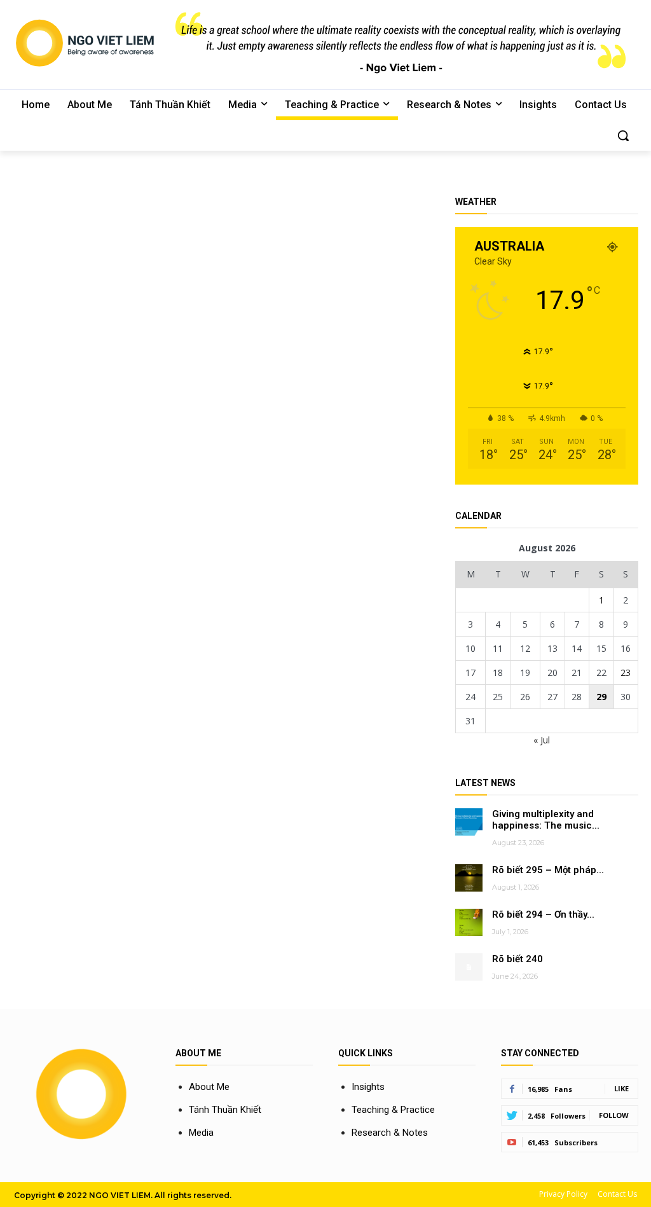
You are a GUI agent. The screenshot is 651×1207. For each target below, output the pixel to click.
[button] (623, 135)
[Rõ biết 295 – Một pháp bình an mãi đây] (469, 878)
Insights (368, 1087)
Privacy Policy (563, 1194)
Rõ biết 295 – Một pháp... (548, 870)
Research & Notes (390, 1132)
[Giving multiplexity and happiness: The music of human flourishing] (469, 822)
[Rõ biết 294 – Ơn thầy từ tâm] (469, 922)
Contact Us (617, 1194)
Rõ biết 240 (517, 959)
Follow (614, 1115)
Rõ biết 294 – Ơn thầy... (543, 914)
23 (625, 672)
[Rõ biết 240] (469, 967)
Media (201, 1132)
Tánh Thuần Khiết (225, 1109)
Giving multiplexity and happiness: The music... (546, 820)
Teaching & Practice (393, 1109)
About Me (209, 1087)
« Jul (541, 740)
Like (621, 1088)
